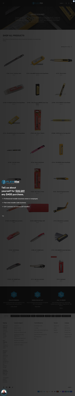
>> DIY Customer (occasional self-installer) (16, 207)
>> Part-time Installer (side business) (14, 203)
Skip (3, 216)
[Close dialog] (74, 1)
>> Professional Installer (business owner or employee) (20, 199)
